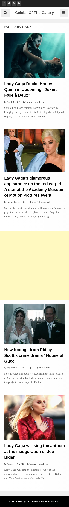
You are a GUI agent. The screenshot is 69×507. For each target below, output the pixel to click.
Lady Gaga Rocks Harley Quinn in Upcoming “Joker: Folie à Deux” (30, 89)
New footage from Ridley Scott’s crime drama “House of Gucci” (34, 355)
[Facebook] (4, 3)
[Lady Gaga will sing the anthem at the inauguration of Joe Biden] (34, 438)
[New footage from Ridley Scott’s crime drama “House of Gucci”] (34, 342)
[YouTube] (19, 3)
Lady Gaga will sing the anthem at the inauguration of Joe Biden (34, 451)
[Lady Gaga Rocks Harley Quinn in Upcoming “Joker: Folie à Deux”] (34, 76)
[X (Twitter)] (9, 3)
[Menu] (64, 13)
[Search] (5, 13)
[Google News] (14, 3)
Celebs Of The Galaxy (34, 13)
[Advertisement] (34, 265)
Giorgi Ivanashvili (34, 102)
